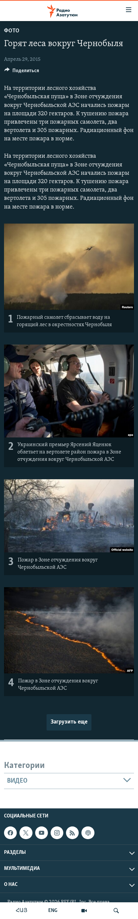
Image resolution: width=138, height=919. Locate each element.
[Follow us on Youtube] (41, 832)
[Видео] (84, 910)
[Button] (21, 72)
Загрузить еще (69, 722)
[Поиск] (116, 910)
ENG (52, 910)
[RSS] (72, 832)
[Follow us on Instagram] (57, 832)
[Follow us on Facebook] (10, 832)
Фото (11, 31)
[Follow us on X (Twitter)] (25, 832)
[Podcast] (87, 832)
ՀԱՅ (21, 910)
